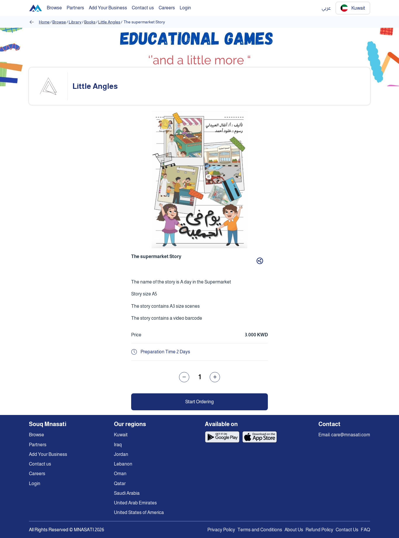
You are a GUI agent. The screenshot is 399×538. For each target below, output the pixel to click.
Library (75, 22)
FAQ (365, 529)
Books (90, 22)
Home (44, 22)
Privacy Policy (221, 529)
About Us (293, 529)
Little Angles (109, 22)
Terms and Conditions (259, 529)
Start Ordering (199, 401)
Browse (59, 22)
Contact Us (347, 529)
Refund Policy (319, 529)
